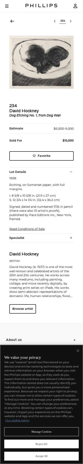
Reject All (41, 444)
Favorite (44, 156)
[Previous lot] (55, 21)
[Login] (75, 6)
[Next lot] (71, 21)
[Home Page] (41, 6)
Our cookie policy (17, 420)
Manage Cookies (41, 431)
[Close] (78, 350)
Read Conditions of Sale (27, 229)
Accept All (41, 456)
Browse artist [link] (22, 309)
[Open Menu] (9, 6)
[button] (41, 62)
